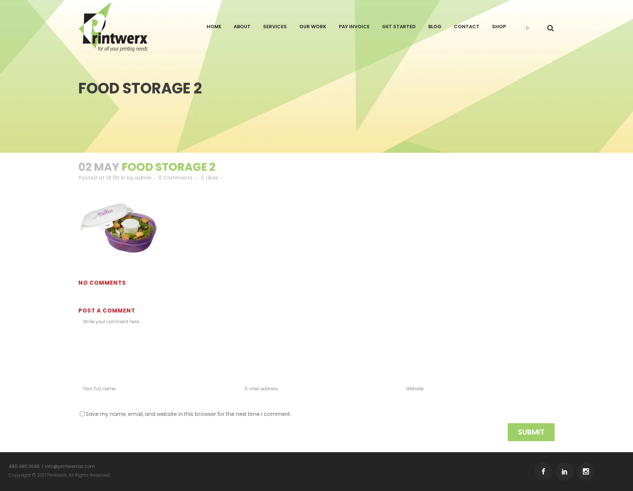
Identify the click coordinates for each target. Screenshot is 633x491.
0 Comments (175, 177)
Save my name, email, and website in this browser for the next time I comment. (188, 414)
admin (143, 177)
